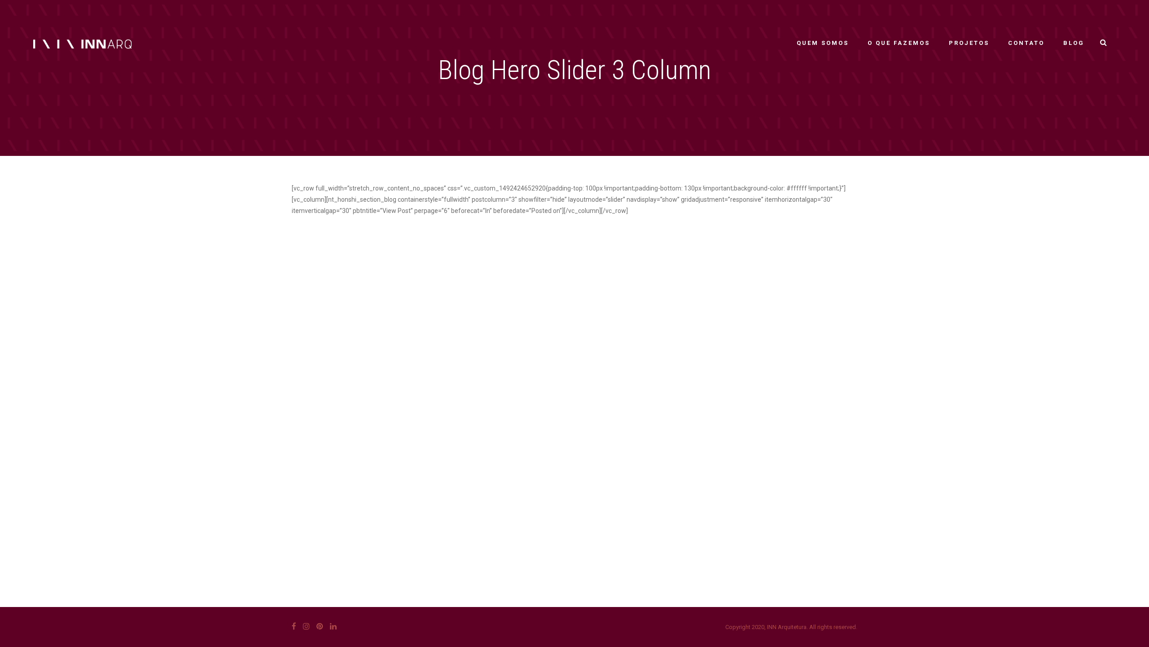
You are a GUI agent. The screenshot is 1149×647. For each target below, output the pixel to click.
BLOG (1073, 43)
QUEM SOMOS (823, 43)
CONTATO (1026, 43)
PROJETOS (969, 43)
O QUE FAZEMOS (899, 43)
